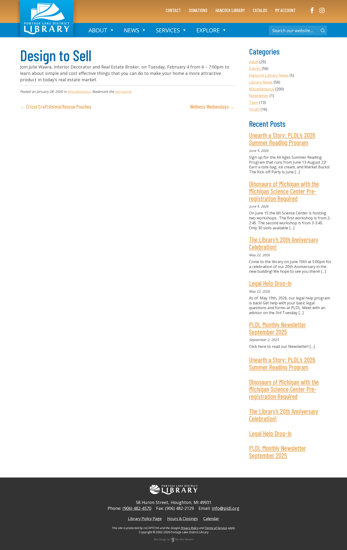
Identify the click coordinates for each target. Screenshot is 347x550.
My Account (285, 10)
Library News (261, 82)
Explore (208, 30)
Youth (254, 109)
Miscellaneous (79, 91)
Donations (198, 10)
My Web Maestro (184, 539)
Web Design (160, 539)
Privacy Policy (189, 528)
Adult (253, 61)
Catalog (260, 10)
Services (168, 30)
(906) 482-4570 (137, 508)
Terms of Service (216, 528)
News (131, 30)
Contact (173, 10)
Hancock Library (230, 10)
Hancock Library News (269, 75)
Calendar (211, 518)
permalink (123, 91)
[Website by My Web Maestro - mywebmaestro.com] (173, 539)
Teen (253, 102)
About (98, 30)
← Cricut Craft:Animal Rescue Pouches (55, 106)
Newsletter (259, 95)
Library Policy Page (145, 518)
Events (255, 68)
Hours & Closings (182, 518)
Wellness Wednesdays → (212, 106)
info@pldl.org (225, 508)
